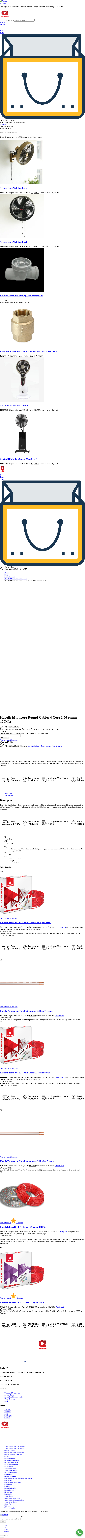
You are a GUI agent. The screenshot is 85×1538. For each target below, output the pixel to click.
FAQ (6, 1401)
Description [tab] (8, 793)
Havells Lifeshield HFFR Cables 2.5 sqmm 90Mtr (22, 1302)
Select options (60, 927)
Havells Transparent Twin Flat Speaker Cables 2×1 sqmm (26, 1011)
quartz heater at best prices (12, 1498)
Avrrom (6, 1456)
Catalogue (8, 1416)
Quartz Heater (8, 1496)
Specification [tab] (9, 795)
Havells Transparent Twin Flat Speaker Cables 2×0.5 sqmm (27, 1161)
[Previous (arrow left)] (1, 1537)
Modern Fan (8, 1492)
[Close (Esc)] (7, 1535)
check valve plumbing (11, 1464)
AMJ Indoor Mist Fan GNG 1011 (15, 405)
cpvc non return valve (10, 1472)
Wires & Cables (9, 577)
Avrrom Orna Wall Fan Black (13, 242)
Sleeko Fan (7, 1504)
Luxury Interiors (9, 1490)
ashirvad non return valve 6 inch (14, 1452)
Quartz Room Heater (10, 1502)
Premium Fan (8, 1494)
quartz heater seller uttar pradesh (14, 1500)
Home (6, 573)
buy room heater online (11, 1462)
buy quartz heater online (11, 1460)
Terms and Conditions (12, 1393)
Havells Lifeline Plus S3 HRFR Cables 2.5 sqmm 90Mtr (25, 1073)
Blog (6, 1414)
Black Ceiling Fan (9, 1458)
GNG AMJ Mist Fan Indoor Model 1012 (18, 459)
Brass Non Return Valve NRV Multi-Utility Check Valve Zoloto (28, 351)
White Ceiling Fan (9, 1508)
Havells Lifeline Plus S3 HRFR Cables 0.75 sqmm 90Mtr (25, 922)
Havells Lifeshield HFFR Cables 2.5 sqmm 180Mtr (23, 1227)
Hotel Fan (7, 1486)
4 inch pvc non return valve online (14, 1446)
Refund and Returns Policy (13, 1397)
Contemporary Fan (10, 1468)
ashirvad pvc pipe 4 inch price (13, 1454)
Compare (14, 740)
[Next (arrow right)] (3, 1537)
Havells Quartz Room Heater (12, 1482)
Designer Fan (8, 1474)
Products (7, 1412)
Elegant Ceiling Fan (10, 1476)
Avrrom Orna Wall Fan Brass (13, 188)
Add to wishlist (5, 740)
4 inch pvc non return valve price (14, 1448)
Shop (6, 575)
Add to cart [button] (59, 1016)
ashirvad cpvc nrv (9, 1450)
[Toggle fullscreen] (3, 1535)
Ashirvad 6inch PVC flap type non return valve (21, 296)
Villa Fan (7, 1506)
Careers (7, 1418)
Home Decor (8, 1484)
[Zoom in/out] (1, 1535)
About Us (7, 1410)
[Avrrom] (3, 1)
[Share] (5, 1535)
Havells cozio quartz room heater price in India (18, 1478)
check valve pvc (9, 1466)
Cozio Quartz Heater (10, 1470)
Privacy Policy (9, 1395)
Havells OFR (8, 1480)
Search (3, 1521)
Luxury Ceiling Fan (10, 1488)
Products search (8, 20)
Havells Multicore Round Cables (15, 579)
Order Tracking (9, 1399)
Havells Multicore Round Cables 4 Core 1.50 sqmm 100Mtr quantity (24, 733)
